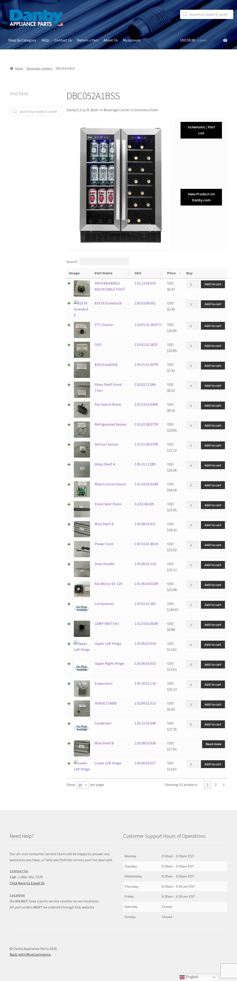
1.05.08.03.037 (145, 524)
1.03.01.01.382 (145, 603)
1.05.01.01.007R (146, 364)
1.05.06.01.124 (145, 563)
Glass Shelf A (105, 464)
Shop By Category (22, 40)
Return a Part (87, 40)
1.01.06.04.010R (146, 583)
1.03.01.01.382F (146, 344)
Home (19, 68)
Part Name (103, 273)
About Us (110, 40)
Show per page (85, 784)
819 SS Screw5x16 (108, 303)
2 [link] (216, 784)
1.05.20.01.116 (145, 683)
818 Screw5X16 (106, 364)
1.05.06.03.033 (145, 663)
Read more (213, 744)
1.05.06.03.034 (145, 643)
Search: (72, 261)
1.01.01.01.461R (146, 543)
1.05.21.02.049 (145, 723)
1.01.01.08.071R (146, 424)
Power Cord (104, 543)
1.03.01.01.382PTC (148, 324)
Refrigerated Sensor (111, 424)
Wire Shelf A (104, 524)
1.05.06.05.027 (145, 763)
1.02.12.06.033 (145, 283)
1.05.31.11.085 (145, 464)
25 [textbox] (80, 785)
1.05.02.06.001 (145, 303)
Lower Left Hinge (108, 763)
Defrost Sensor (106, 444)
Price (171, 273)
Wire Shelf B (104, 743)
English (191, 977)
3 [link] (224, 784)
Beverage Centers (39, 68)
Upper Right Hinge (109, 663)
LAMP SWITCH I (107, 623)
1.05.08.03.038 (145, 743)
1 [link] (208, 784)
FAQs (45, 40)
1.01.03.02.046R (146, 404)
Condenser (103, 723)
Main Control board (110, 484)
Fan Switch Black (108, 404)
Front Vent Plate (108, 504)
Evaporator (104, 683)
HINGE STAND (106, 703)
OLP (98, 344)
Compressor (104, 603)
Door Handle (105, 563)
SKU (137, 273)
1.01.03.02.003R (146, 623)
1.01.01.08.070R (146, 444)
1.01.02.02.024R (146, 484)
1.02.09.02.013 (145, 703)
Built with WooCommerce (30, 954)
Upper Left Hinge (108, 643)
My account (132, 40)
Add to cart (213, 284)
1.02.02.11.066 (145, 384)
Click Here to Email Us (27, 883)
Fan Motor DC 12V (108, 583)
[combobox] (82, 785)
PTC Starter (104, 324)
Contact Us (63, 40)
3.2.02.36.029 (144, 504)
